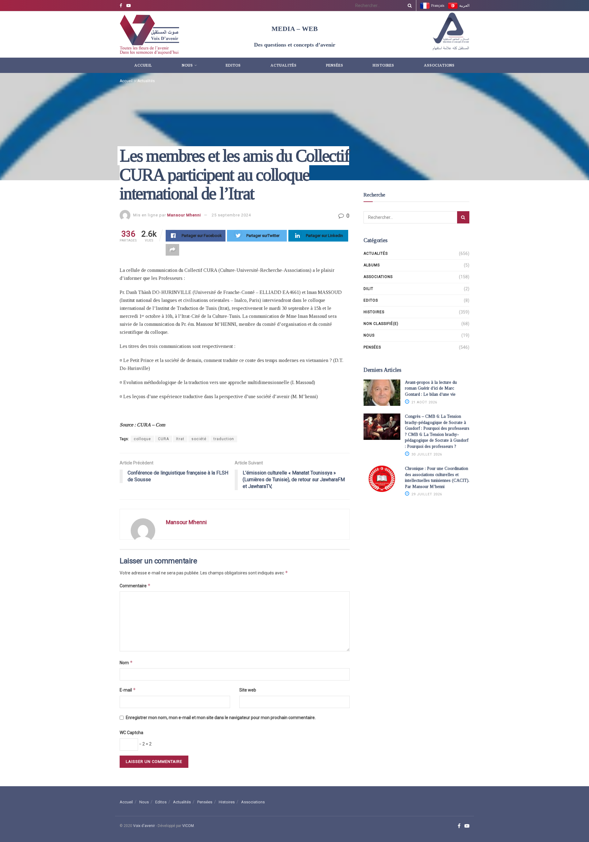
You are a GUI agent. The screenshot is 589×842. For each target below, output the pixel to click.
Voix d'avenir (144, 826)
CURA (163, 439)
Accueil (143, 65)
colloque (142, 439)
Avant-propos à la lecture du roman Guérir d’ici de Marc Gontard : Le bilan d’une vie (431, 388)
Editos (233, 65)
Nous (187, 65)
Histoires (383, 65)
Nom (126, 662)
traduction (224, 439)
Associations (439, 65)
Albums (372, 265)
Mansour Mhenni (184, 215)
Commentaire (135, 586)
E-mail (128, 690)
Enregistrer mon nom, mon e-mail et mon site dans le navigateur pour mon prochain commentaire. (221, 717)
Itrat (180, 439)
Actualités (284, 65)
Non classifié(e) (381, 324)
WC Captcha (131, 732)
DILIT (368, 289)
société (198, 439)
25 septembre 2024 (231, 215)
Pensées (334, 65)
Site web (247, 690)
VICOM (188, 826)
